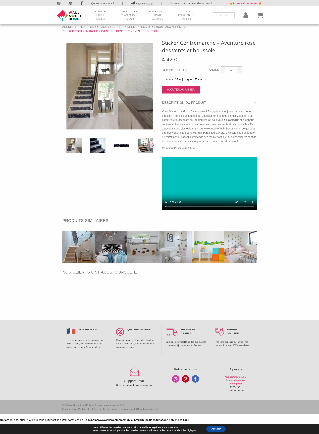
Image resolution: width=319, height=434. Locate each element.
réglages (191, 430)
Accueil (68, 27)
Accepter (216, 428)
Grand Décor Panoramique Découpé (129, 15)
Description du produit (184, 102)
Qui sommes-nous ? (102, 3)
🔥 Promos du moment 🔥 (245, 3)
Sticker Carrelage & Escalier (185, 15)
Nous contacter (144, 3)
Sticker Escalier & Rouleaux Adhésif (155, 27)
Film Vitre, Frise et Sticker (101, 15)
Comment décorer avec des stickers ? (191, 3)
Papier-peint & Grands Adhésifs (157, 15)
